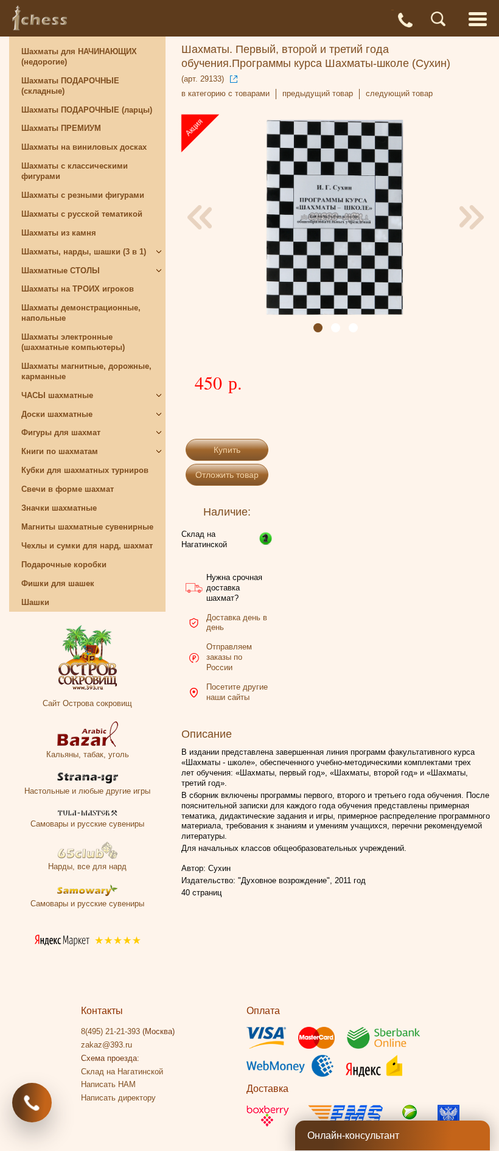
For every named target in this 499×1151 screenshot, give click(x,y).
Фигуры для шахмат (60, 432)
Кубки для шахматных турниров (84, 470)
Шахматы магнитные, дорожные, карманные (86, 371)
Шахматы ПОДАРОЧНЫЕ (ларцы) (86, 109)
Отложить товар (227, 475)
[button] (318, 327)
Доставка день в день (236, 622)
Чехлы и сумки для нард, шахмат (87, 545)
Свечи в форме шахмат (67, 489)
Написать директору (118, 1097)
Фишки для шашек (57, 583)
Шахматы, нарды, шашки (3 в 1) (83, 251)
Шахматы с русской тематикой (81, 214)
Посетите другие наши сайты (237, 692)
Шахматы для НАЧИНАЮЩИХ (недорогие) (79, 56)
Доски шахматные (56, 414)
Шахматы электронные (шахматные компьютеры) (73, 342)
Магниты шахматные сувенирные (87, 526)
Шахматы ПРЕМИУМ (61, 128)
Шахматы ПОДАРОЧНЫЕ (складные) (70, 86)
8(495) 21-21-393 (110, 1031)
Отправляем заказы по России (229, 657)
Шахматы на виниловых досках (84, 147)
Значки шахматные (59, 508)
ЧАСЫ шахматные (57, 395)
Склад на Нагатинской (204, 539)
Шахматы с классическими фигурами (74, 171)
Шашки (35, 602)
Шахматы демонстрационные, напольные (81, 313)
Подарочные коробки (63, 564)
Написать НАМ (108, 1084)
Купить (227, 450)
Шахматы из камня (58, 232)
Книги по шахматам (59, 451)
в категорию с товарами (225, 93)
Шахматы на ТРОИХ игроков (77, 288)
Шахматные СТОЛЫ (60, 270)
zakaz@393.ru (106, 1044)
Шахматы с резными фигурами (82, 195)
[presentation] (199, 217)
